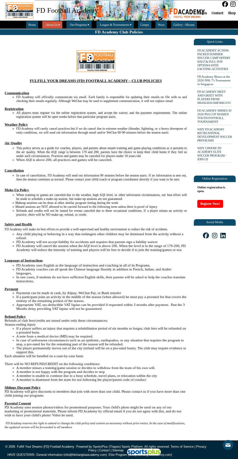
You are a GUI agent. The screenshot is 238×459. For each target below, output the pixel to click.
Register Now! (210, 203)
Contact (104, 450)
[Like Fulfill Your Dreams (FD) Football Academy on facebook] (225, 4)
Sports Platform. (133, 446)
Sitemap (117, 450)
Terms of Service (182, 446)
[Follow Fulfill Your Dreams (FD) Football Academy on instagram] (234, 4)
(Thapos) (115, 446)
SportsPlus (100, 446)
